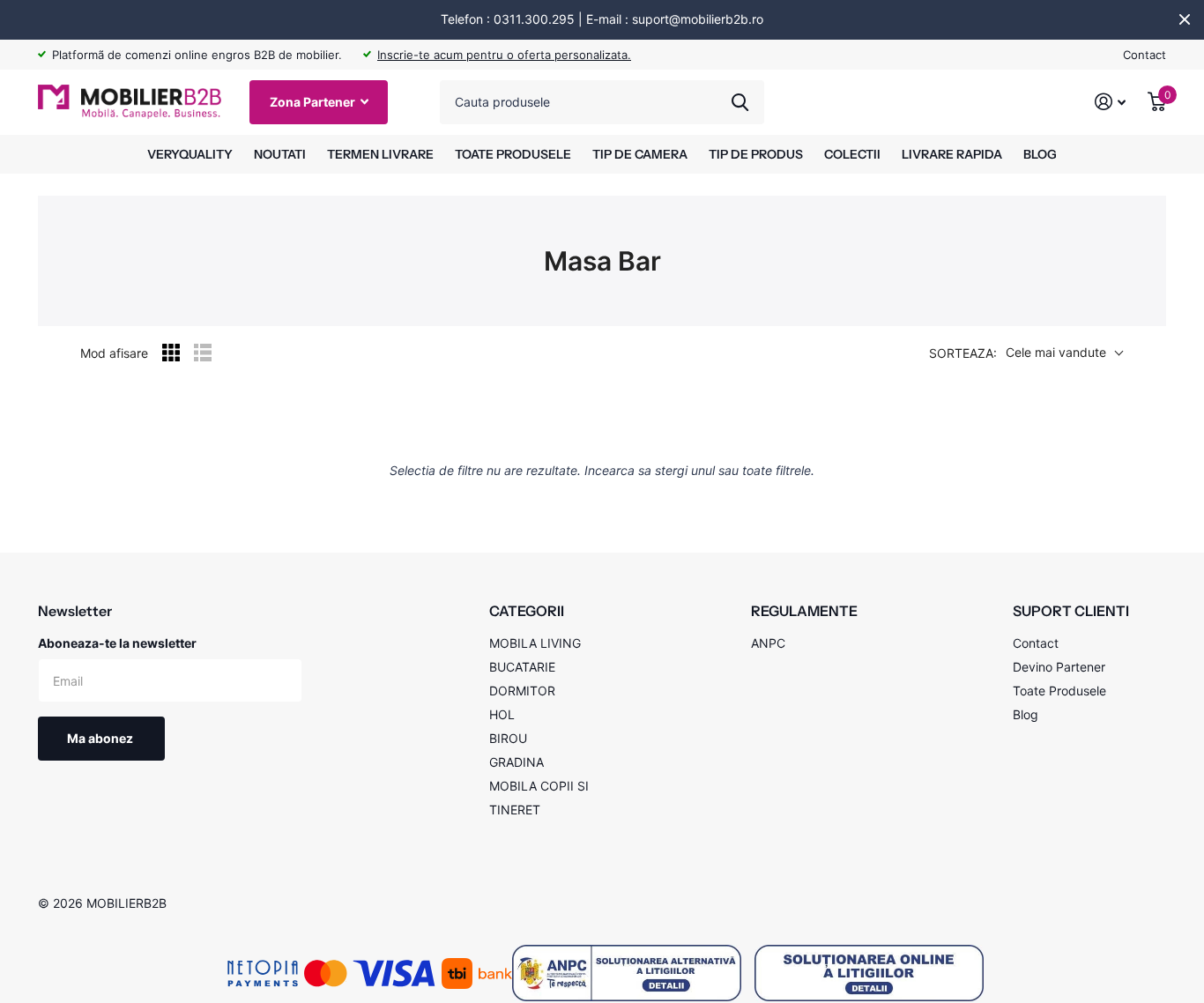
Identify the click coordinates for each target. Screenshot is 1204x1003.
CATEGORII (526, 611)
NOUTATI (280, 154)
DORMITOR (522, 690)
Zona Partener (314, 101)
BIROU (508, 738)
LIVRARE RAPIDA (952, 154)
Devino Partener (1059, 666)
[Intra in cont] (1110, 102)
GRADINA (516, 761)
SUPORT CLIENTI (1071, 611)
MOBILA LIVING (535, 642)
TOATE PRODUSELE (513, 154)
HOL (502, 714)
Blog (1025, 714)
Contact (1144, 55)
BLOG (1040, 154)
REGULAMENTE (804, 611)
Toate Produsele (1059, 690)
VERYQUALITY (190, 154)
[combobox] (602, 102)
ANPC (768, 642)
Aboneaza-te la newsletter (117, 642)
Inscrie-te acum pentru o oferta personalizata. (504, 55)
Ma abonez (101, 738)
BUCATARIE (522, 666)
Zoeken (740, 102)
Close (1184, 19)
